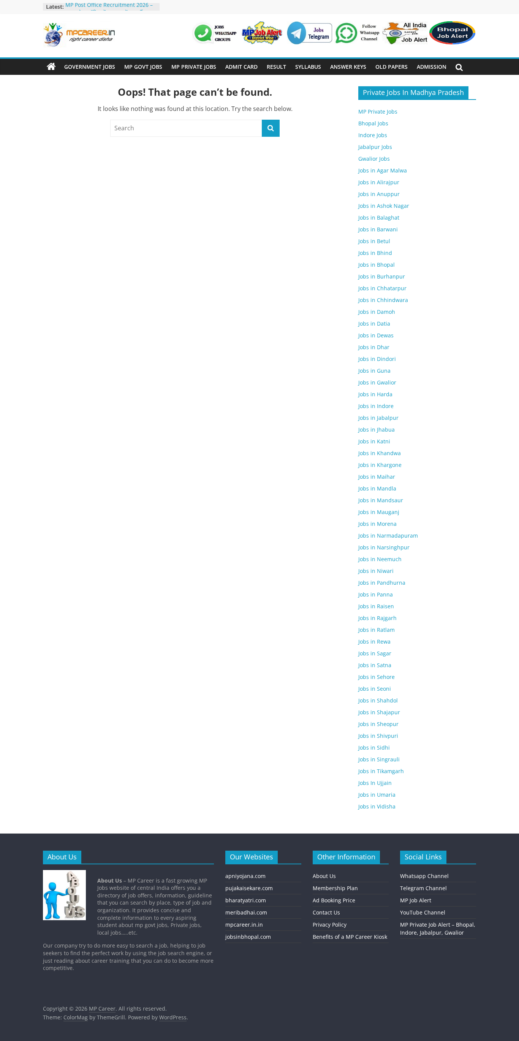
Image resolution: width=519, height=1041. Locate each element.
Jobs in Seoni (374, 688)
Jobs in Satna (374, 665)
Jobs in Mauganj (378, 512)
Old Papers (391, 66)
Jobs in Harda (375, 394)
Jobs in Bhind (375, 252)
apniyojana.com (245, 876)
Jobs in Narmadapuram (388, 535)
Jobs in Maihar (376, 476)
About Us (324, 876)
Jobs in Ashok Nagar (383, 205)
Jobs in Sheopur (378, 724)
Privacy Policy (330, 924)
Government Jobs (89, 66)
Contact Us (326, 912)
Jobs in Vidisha (377, 806)
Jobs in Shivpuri (378, 735)
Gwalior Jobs (374, 158)
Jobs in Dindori (377, 358)
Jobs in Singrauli (379, 759)
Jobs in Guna (374, 370)
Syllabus (308, 66)
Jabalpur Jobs (375, 146)
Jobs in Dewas (376, 335)
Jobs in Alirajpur (378, 182)
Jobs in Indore (376, 406)
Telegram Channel (423, 888)
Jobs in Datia (374, 323)
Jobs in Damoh (376, 311)
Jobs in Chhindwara (383, 300)
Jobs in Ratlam (376, 629)
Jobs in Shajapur (379, 712)
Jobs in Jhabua (376, 429)
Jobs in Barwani (378, 229)
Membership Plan (335, 888)
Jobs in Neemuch (380, 559)
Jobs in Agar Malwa (382, 170)
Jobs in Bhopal (376, 264)
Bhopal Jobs (373, 123)
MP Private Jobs (193, 66)
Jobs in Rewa (374, 641)
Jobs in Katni (374, 441)
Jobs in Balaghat (378, 217)
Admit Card (241, 66)
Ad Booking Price (334, 900)
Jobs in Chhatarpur (382, 288)
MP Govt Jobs (143, 66)
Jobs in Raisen (376, 606)
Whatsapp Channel (424, 876)
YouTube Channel (422, 912)
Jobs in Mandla (377, 488)
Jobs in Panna (375, 594)
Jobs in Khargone (380, 464)
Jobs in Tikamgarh (381, 771)
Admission (431, 66)
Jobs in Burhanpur (381, 276)
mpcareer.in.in (244, 924)
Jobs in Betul (374, 241)
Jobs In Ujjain (375, 782)
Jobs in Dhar (373, 347)
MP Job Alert (415, 900)
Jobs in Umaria (377, 794)
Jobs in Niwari (376, 570)
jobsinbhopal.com (248, 936)
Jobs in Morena (377, 523)
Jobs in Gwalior (377, 382)
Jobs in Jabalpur (378, 417)
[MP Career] (51, 67)
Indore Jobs (372, 135)
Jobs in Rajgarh (377, 618)
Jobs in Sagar (374, 653)
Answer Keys (348, 66)
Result (276, 66)
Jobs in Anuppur (379, 194)
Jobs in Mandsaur (380, 500)
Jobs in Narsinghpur (384, 547)
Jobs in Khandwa (379, 453)
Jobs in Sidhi (374, 747)
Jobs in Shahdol (378, 700)
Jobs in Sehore (376, 676)
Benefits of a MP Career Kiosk (350, 936)
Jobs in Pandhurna (381, 582)
